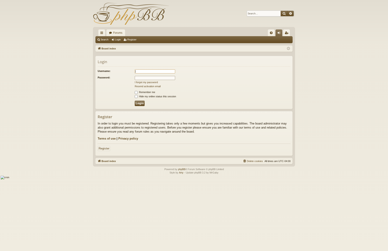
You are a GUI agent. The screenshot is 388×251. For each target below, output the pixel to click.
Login (118, 39)
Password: (104, 77)
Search (104, 39)
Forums (117, 32)
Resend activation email (148, 86)
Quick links (102, 33)
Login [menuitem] (279, 33)
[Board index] (131, 13)
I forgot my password (146, 82)
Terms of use (107, 138)
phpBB (181, 169)
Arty (181, 172)
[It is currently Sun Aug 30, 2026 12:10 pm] (288, 48)
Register (132, 39)
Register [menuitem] (287, 33)
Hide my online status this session (157, 96)
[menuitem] (271, 32)
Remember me (146, 92)
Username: (104, 71)
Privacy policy (128, 138)
